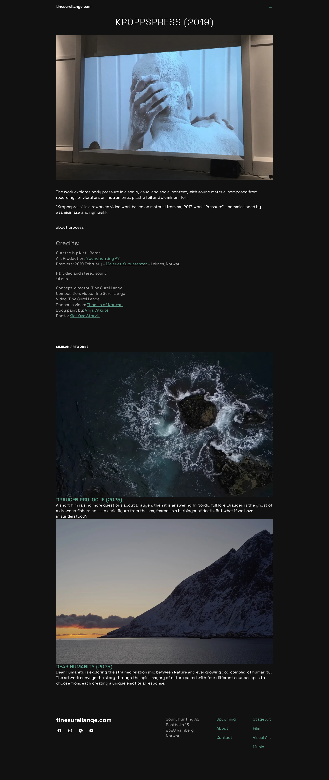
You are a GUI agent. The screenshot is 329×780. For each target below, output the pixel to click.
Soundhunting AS (103, 258)
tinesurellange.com (73, 6)
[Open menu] (270, 6)
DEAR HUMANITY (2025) (84, 667)
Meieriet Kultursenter (126, 263)
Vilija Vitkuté (97, 310)
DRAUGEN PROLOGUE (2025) (89, 500)
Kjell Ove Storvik (85, 315)
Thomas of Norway (105, 304)
